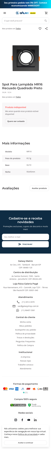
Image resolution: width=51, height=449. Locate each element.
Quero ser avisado (16, 121)
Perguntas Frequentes (25, 341)
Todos (18, 28)
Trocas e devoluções (25, 337)
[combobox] (25, 21)
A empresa (25, 357)
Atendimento (25, 368)
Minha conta (25, 322)
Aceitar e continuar (25, 443)
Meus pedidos (25, 326)
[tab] (25, 143)
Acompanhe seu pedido (25, 330)
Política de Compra (25, 345)
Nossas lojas (25, 361)
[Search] (46, 21)
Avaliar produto (39, 188)
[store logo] (25, 13)
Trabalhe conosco (25, 364)
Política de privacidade (28, 434)
